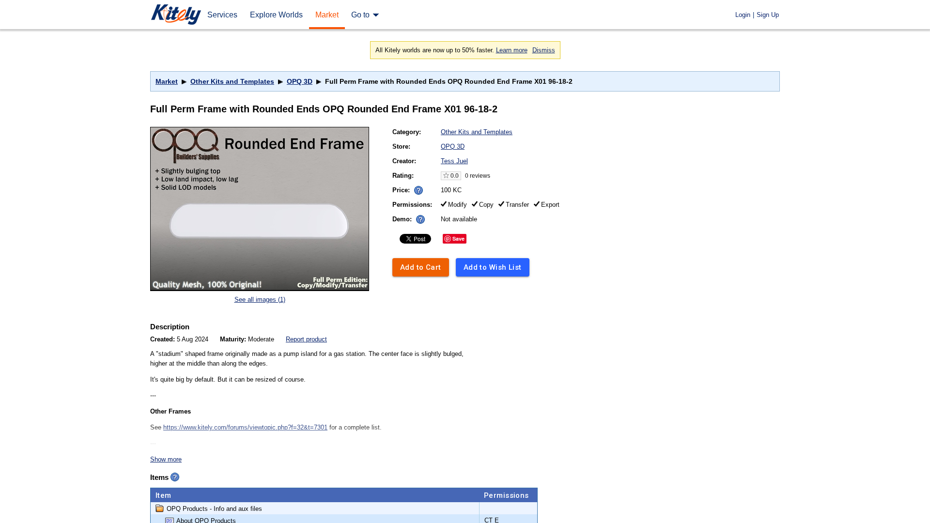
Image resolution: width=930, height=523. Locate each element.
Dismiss (543, 50)
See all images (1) (259, 299)
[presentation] (416, 187)
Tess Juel (454, 161)
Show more (166, 459)
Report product (306, 339)
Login (742, 14)
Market (166, 81)
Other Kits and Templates (232, 81)
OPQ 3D (299, 81)
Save (458, 238)
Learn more (511, 50)
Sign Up (768, 14)
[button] (418, 190)
